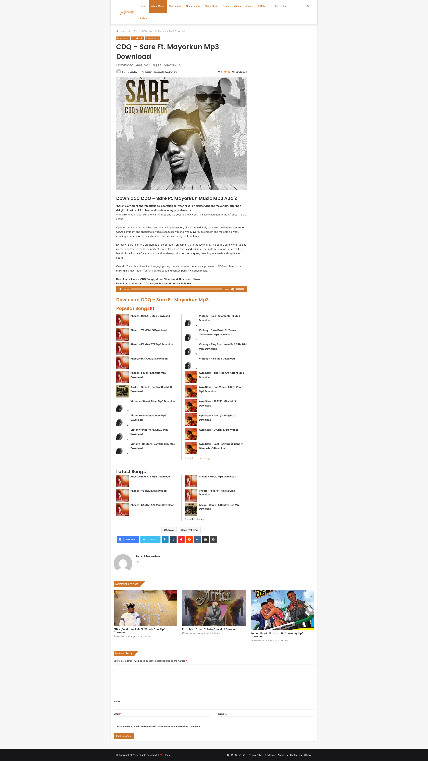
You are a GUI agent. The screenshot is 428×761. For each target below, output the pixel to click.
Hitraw (307, 755)
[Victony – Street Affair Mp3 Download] (122, 405)
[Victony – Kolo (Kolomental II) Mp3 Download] (191, 320)
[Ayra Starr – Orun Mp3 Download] (191, 434)
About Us (283, 755)
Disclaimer (270, 755)
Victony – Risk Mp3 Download (217, 358)
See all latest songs (195, 519)
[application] (181, 289)
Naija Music (175, 6)
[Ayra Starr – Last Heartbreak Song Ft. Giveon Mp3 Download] (191, 448)
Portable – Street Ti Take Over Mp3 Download (210, 629)
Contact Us (296, 755)
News (226, 6)
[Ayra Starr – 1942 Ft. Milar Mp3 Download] (191, 405)
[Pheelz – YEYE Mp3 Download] (122, 334)
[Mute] (233, 289)
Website (222, 713)
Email (117, 713)
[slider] (240, 289)
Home (143, 6)
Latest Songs (131, 471)
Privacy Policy (256, 755)
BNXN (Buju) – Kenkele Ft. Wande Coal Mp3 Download (139, 631)
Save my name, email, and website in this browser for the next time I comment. (159, 726)
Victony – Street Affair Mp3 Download (153, 401)
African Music (193, 6)
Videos (237, 6)
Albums (249, 6)
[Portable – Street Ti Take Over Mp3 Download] (214, 608)
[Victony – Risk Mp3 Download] (191, 362)
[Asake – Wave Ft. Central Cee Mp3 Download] (122, 391)
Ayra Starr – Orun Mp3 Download (219, 429)
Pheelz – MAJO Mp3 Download (149, 358)
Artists (143, 18)
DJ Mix (261, 6)
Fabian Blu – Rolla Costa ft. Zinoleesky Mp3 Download (277, 635)
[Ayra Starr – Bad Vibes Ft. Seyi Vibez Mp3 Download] (191, 391)
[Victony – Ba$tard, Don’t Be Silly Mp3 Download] (122, 448)
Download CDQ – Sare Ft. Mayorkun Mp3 (162, 300)
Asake (170, 530)
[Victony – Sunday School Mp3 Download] (122, 419)
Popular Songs (152, 38)
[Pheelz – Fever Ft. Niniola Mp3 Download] (122, 377)
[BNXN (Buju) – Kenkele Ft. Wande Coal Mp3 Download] (145, 608)
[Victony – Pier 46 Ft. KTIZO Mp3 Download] (122, 434)
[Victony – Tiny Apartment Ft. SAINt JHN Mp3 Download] (191, 348)
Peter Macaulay (148, 556)
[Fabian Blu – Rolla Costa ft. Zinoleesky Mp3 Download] (282, 610)
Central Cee (190, 530)
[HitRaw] (127, 12)
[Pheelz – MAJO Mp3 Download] (122, 362)
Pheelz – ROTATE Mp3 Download (150, 316)
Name (118, 701)
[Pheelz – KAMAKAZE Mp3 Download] (122, 348)
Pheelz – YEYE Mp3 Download (148, 330)
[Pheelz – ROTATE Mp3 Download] (122, 320)
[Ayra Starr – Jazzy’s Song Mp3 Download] (191, 419)
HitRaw (166, 755)
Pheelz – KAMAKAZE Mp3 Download (152, 344)
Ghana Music (211, 6)
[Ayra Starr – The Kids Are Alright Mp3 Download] (191, 377)
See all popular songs (197, 458)
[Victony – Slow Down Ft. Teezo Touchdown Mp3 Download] (191, 334)
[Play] (120, 289)
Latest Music (157, 6)
